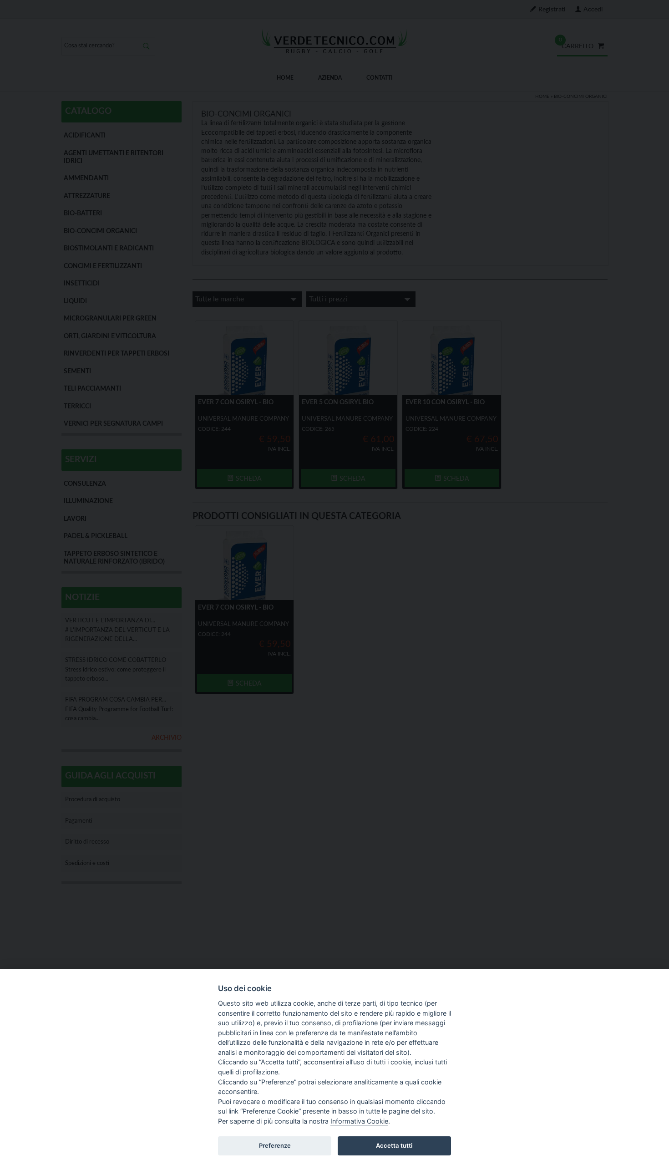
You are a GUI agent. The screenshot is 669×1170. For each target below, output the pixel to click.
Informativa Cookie (359, 1121)
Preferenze (275, 1145)
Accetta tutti (394, 1145)
